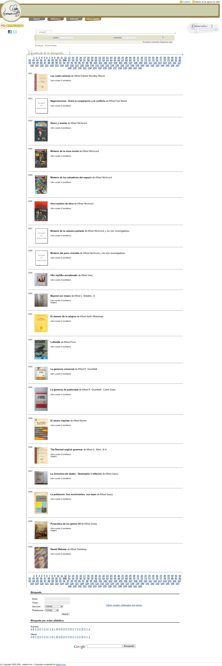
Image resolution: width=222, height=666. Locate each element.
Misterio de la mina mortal (64, 151)
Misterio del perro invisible (64, 253)
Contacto (186, 2)
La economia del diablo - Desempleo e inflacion (76, 473)
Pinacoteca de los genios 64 (65, 524)
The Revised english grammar (66, 449)
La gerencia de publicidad (64, 389)
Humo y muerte (58, 123)
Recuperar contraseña (151, 42)
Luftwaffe (55, 342)
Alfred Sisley (90, 524)
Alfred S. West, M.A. (96, 449)
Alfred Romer (80, 420)
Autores (40, 46)
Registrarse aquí (166, 42)
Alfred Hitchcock (79, 123)
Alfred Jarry (87, 275)
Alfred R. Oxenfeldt (87, 369)
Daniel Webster (58, 549)
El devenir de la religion (63, 316)
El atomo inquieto (60, 420)
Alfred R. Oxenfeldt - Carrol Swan (99, 389)
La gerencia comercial (62, 369)
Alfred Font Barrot (118, 101)
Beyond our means (60, 296)
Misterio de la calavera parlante (67, 231)
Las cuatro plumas (60, 76)
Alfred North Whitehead (91, 316)
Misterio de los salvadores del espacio (71, 177)
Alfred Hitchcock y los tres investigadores (109, 231)
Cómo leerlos (52, 46)
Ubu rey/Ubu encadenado (64, 275)
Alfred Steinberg (78, 549)
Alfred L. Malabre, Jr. (84, 296)
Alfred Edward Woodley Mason (89, 76)
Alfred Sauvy (111, 473)
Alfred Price (70, 342)
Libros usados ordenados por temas (124, 605)
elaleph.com (61, 664)
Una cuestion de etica (62, 203)
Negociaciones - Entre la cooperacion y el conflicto (77, 101)
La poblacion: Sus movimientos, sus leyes (73, 494)
